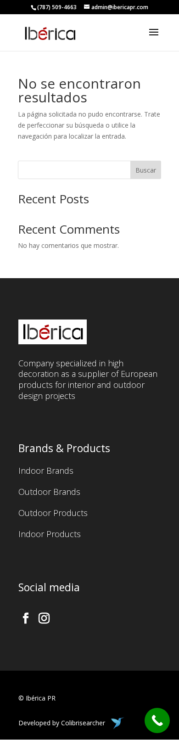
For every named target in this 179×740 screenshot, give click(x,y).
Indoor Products (49, 535)
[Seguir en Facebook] (25, 618)
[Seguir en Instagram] (44, 618)
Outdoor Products (53, 514)
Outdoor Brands (49, 492)
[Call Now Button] (157, 720)
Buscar (145, 170)
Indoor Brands (45, 471)
